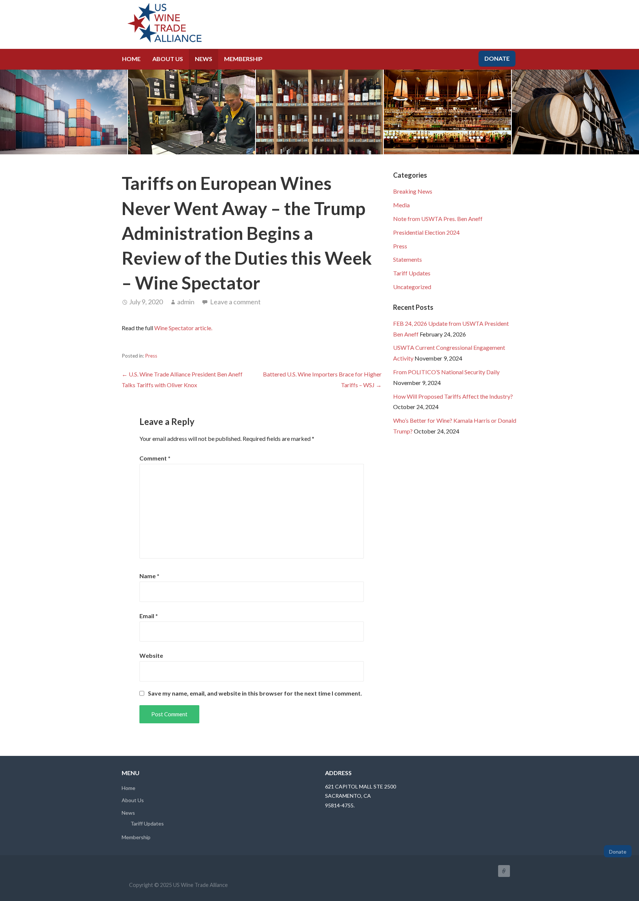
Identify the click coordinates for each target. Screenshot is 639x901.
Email (148, 615)
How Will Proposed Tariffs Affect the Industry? (453, 396)
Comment (154, 458)
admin (186, 302)
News (203, 58)
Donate (497, 58)
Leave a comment (235, 302)
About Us (167, 58)
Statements (407, 259)
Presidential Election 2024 (426, 232)
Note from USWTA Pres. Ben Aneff (438, 218)
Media (401, 204)
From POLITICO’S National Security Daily (446, 371)
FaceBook (504, 871)
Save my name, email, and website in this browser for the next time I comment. (255, 693)
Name (149, 575)
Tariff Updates (411, 273)
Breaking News (412, 191)
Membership (243, 58)
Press (151, 356)
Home (131, 58)
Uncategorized (412, 286)
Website (151, 655)
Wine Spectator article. (183, 327)
